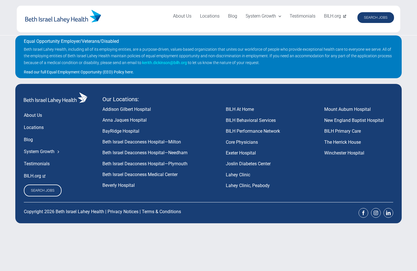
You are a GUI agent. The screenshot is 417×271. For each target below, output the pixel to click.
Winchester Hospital (344, 153)
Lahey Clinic (238, 174)
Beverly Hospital (118, 185)
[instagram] (376, 213)
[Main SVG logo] (63, 12)
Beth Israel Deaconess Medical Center (140, 174)
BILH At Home (240, 109)
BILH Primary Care (342, 131)
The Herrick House (342, 142)
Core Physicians (242, 142)
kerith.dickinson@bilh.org (164, 62)
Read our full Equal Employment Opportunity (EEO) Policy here (78, 72)
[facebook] (363, 213)
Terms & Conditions (161, 211)
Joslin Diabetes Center (248, 163)
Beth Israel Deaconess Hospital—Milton (141, 142)
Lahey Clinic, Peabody (248, 185)
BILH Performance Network (253, 131)
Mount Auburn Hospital (347, 109)
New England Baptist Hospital (354, 120)
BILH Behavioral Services (251, 120)
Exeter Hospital (241, 153)
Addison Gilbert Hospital (126, 109)
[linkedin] (388, 213)
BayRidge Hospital (120, 131)
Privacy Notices (123, 211)
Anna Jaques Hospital (124, 120)
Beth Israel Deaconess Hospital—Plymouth (145, 163)
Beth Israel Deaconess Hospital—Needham (145, 152)
